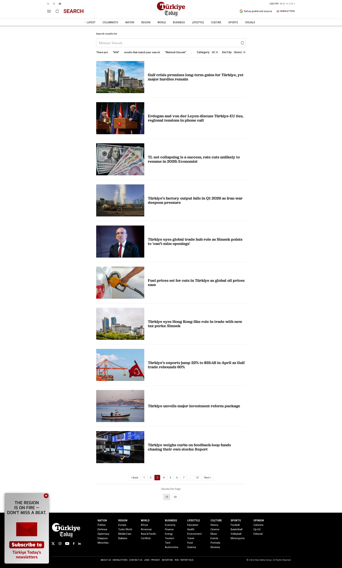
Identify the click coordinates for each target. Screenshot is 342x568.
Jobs (146, 560)
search (73, 11)
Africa (144, 525)
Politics (102, 525)
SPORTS (233, 22)
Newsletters (120, 560)
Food (190, 543)
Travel (190, 538)
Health (191, 529)
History (214, 525)
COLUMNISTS (110, 22)
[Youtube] (67, 543)
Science (191, 547)
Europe (122, 525)
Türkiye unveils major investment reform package (194, 406)
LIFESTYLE (198, 22)
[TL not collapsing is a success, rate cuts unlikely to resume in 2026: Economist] (120, 159)
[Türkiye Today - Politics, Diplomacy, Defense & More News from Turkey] (171, 9)
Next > (207, 477)
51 (197, 477)
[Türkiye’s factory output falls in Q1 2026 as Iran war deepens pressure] (120, 200)
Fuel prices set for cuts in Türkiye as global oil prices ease (196, 282)
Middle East (124, 534)
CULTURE (216, 22)
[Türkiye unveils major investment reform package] (120, 406)
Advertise (167, 560)
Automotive (171, 547)
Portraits (215, 543)
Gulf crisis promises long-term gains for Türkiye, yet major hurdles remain (195, 77)
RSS (177, 560)
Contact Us (135, 560)
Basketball (236, 529)
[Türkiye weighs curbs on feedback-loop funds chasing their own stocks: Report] (120, 447)
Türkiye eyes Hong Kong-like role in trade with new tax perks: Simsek (195, 323)
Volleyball (236, 534)
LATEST (91, 22)
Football (235, 525)
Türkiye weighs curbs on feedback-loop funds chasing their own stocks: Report (189, 447)
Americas (146, 529)
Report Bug (186, 560)
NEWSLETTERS (287, 11)
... (190, 477)
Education (192, 525)
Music (214, 534)
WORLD (161, 22)
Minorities (103, 543)
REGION (145, 22)
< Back (134, 477)
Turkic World (125, 529)
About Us (106, 560)
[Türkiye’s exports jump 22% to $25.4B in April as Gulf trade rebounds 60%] (120, 365)
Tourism (169, 538)
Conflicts (146, 538)
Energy (169, 534)
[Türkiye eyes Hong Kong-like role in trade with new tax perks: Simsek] (120, 324)
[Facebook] (74, 543)
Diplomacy (103, 534)
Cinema (215, 529)
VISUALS (250, 22)
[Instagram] (59, 543)
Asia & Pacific (148, 534)
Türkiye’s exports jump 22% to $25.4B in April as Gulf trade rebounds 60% (196, 364)
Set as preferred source (258, 11)
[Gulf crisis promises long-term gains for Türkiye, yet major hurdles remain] (120, 77)
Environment (194, 534)
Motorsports (238, 538)
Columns (258, 525)
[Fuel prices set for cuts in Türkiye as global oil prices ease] (120, 283)
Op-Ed (256, 529)
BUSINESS (179, 22)
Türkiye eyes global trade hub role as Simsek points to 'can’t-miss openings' (195, 241)
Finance (169, 529)
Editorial (258, 534)
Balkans (122, 538)
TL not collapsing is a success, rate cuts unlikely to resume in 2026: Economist (194, 159)
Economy (170, 525)
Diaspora (103, 538)
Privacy (155, 560)
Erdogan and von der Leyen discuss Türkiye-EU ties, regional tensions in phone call (195, 118)
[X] (53, 543)
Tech (167, 543)
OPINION (258, 520)
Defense (102, 529)
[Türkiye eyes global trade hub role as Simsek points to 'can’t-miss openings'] (120, 242)
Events (214, 538)
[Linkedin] (79, 543)
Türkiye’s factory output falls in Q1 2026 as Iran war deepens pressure (195, 200)
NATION (129, 22)
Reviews (215, 547)
